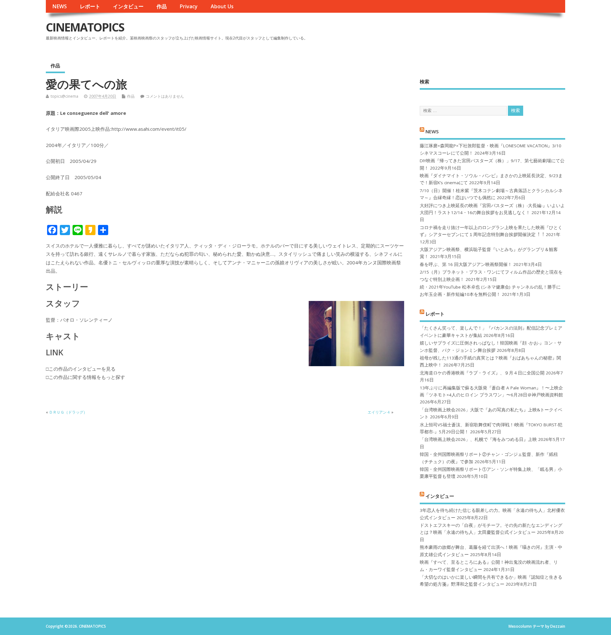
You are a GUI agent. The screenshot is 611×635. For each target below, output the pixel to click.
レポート (90, 6)
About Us (222, 6)
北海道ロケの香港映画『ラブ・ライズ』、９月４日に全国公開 (482, 373)
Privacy (188, 6)
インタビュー (128, 6)
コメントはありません (165, 96)
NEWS (59, 6)
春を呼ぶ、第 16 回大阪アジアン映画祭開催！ (466, 264)
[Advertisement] (444, 32)
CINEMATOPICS (85, 27)
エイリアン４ (379, 412)
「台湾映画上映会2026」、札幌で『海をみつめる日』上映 (478, 439)
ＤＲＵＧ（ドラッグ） (68, 412)
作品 (162, 6)
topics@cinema (64, 96)
